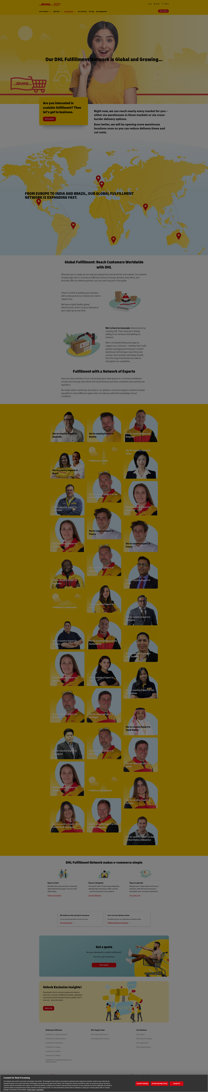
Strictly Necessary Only (159, 1083)
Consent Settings (142, 1083)
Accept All (176, 1083)
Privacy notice (31, 1090)
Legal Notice (40, 1090)
